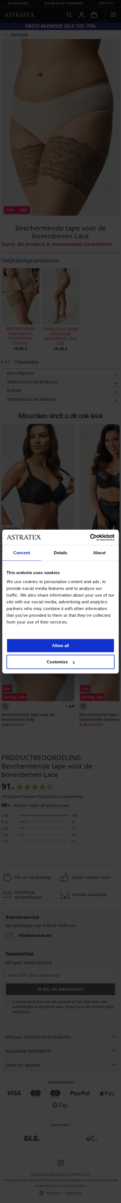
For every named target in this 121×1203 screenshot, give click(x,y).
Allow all (60, 645)
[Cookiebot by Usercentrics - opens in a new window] (90, 537)
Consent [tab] (21, 552)
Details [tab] (61, 552)
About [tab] (99, 552)
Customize (57, 661)
